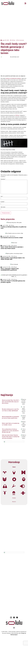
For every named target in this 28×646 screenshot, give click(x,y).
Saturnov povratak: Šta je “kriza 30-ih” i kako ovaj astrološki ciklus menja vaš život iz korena (10, 402)
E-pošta (3, 201)
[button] (14, 628)
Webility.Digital (14, 634)
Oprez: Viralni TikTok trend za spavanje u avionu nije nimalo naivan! (12, 247)
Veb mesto (3, 206)
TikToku (17, 115)
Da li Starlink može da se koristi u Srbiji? (12, 237)
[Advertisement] (14, 22)
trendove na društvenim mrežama (13, 78)
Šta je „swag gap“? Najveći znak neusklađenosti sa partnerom (10, 269)
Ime (2, 196)
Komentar (3, 179)
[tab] (14, 467)
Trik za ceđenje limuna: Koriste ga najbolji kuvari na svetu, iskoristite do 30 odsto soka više (10, 431)
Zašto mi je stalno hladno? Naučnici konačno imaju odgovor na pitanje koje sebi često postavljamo (10, 437)
